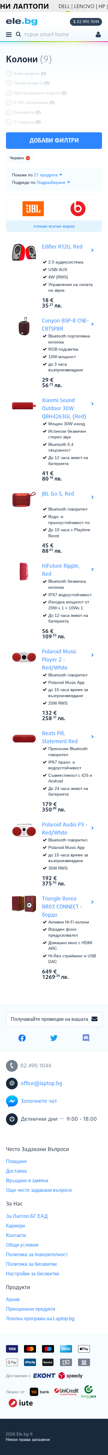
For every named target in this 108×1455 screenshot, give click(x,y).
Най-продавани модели (40, 92)
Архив (13, 1299)
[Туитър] (54, 1038)
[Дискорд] (86, 1038)
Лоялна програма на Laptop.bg (40, 1318)
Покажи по (22, 174)
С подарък (27, 121)
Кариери (15, 1225)
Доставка (16, 1171)
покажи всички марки (54, 226)
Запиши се (95, 1019)
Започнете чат (39, 1101)
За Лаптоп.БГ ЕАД (27, 1216)
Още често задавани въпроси (39, 1190)
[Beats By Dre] (78, 208)
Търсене (19, 33)
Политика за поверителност (37, 1254)
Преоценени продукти (30, 1309)
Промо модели (32, 83)
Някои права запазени (28, 1439)
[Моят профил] (98, 35)
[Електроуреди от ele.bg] (21, 21)
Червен (17, 157)
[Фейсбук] (22, 1038)
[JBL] (33, 208)
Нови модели (30, 73)
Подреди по (23, 182)
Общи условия (22, 1244)
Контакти (16, 1235)
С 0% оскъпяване (34, 102)
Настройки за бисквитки (32, 1273)
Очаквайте (27, 112)
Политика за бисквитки (31, 1264)
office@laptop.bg (41, 1083)
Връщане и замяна (27, 1180)
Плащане (16, 1161)
